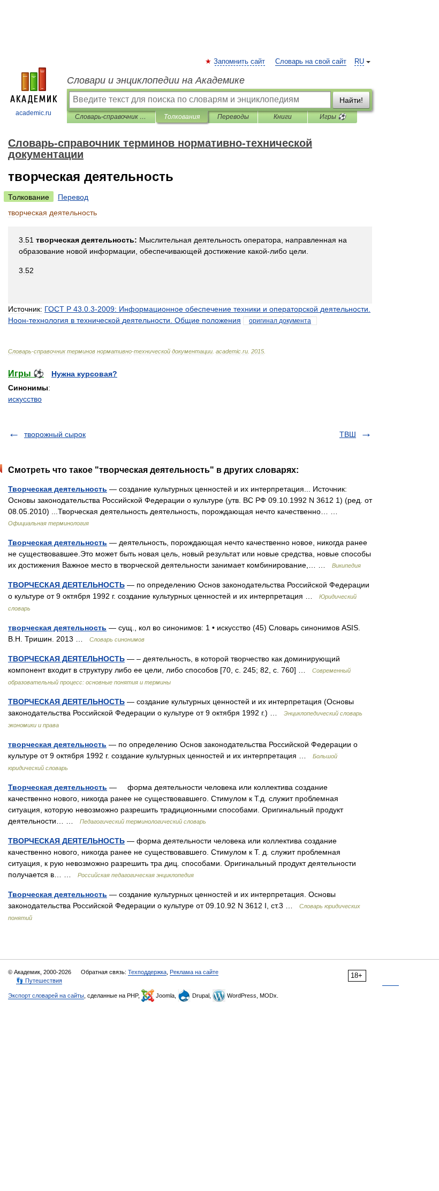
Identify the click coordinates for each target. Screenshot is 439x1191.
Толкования (182, 116)
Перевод (73, 197)
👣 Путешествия (39, 980)
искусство (25, 399)
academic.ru (33, 113)
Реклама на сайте (194, 972)
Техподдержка (147, 972)
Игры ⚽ (333, 116)
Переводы (233, 116)
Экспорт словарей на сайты (46, 995)
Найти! (351, 100)
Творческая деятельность (57, 489)
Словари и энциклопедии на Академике (156, 80)
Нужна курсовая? (84, 374)
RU (359, 61)
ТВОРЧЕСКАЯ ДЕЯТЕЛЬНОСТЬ (66, 585)
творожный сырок (55, 434)
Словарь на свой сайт (310, 61)
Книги (283, 116)
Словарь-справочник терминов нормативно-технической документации (111, 116)
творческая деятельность (57, 627)
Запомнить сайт (240, 61)
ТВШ (347, 434)
